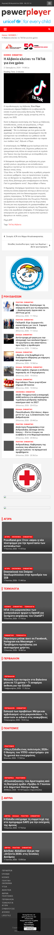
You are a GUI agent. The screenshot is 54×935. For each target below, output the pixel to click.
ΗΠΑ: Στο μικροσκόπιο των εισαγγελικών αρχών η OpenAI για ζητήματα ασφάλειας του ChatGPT (24, 612)
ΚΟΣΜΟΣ (7, 55)
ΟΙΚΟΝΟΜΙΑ (20, 392)
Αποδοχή (30, 929)
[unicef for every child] (27, 20)
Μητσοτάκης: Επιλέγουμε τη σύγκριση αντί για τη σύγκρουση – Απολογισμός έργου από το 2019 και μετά (32, 309)
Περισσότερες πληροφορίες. (29, 925)
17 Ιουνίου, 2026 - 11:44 (13, 580)
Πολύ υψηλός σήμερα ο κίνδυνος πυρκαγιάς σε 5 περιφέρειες (32, 371)
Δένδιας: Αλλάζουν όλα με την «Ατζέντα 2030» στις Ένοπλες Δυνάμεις (21, 853)
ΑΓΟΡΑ (8, 518)
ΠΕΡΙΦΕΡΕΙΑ (27, 367)
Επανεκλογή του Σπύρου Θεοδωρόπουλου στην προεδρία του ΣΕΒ (25, 574)
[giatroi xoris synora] (27, 45)
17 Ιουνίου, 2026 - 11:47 (13, 549)
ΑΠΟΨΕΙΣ (6, 912)
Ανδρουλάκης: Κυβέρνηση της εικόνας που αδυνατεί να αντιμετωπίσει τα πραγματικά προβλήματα (31, 448)
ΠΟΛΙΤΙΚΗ (19, 302)
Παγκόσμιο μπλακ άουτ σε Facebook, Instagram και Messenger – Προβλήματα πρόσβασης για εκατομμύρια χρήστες (25, 643)
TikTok (11, 225)
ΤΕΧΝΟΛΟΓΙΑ (11, 588)
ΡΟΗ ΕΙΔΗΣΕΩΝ (12, 296)
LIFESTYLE (6, 915)
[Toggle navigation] (5, 29)
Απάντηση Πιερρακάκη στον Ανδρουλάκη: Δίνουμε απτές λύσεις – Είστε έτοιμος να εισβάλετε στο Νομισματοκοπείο (33, 431)
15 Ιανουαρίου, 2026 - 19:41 (15, 720)
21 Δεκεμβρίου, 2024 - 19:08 (15, 68)
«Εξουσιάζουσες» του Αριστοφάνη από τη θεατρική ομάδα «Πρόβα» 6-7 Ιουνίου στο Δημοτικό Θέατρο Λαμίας (27, 784)
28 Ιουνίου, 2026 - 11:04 (25, 348)
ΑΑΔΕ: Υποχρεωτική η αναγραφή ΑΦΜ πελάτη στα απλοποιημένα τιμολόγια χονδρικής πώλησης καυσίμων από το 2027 (32, 398)
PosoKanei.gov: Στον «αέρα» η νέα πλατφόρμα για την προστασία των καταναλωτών (24, 543)
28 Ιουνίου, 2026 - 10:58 (25, 363)
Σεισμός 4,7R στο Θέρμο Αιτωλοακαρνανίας (24, 236)
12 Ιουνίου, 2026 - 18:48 (13, 650)
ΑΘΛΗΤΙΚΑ (6, 890)
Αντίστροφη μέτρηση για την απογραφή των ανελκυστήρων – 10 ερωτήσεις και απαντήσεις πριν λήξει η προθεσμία (32, 341)
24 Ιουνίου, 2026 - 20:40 (25, 438)
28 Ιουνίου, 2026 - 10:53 (25, 376)
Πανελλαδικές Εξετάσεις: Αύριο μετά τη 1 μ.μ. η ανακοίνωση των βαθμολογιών (32, 415)
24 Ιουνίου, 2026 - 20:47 (25, 405)
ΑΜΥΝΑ (8, 798)
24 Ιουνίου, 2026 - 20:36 (25, 455)
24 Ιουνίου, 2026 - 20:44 (25, 420)
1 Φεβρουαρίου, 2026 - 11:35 (15, 688)
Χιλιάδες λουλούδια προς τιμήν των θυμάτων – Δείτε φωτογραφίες (28, 245)
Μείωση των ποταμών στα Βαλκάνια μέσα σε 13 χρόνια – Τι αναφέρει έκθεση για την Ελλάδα (25, 682)
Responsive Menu (49, 3)
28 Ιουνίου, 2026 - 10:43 (25, 388)
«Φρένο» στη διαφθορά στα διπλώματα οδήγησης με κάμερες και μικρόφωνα (33, 357)
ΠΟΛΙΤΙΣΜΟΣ (11, 728)
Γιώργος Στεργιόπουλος (32, 790)
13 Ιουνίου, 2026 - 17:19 (13, 619)
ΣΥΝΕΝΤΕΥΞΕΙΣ (8, 909)
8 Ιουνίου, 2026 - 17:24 (13, 758)
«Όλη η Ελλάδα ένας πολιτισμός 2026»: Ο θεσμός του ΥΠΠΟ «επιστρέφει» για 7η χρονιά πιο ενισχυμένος (26, 752)
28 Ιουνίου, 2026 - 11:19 (25, 316)
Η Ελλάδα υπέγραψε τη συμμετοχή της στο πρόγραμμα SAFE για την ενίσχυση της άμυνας (26, 822)
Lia (28, 68)
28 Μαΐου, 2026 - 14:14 (13, 790)
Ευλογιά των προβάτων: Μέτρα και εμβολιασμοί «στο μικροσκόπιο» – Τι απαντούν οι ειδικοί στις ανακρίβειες (26, 714)
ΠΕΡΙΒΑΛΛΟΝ (11, 658)
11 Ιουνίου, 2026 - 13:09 (13, 860)
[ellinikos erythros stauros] (27, 465)
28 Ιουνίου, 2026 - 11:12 (25, 331)
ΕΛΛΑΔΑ (19, 335)
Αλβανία (17, 225)
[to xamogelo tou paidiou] (27, 257)
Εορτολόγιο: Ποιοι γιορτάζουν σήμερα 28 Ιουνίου (31, 383)
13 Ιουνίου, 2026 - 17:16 (13, 828)
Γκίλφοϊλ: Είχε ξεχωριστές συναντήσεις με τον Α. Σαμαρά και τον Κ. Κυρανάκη (31, 325)
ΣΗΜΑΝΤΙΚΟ (17, 55)
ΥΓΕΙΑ (4, 887)
